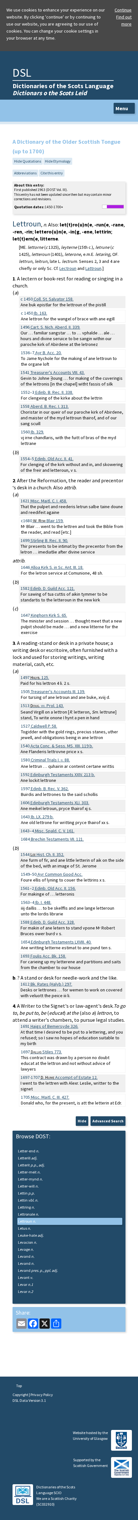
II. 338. (54, 392)
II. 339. (55, 327)
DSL (22, 72)
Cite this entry (51, 173)
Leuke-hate (31, 1235)
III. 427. (50, 1097)
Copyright (21, 1394)
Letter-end (28, 1151)
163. (40, 313)
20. (48, 352)
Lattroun (93, 268)
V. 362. (50, 788)
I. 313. (49, 406)
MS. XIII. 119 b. (61, 746)
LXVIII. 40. (61, 942)
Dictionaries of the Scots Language (63, 89)
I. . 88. (50, 760)
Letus (24, 1228)
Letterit (31, 1165)
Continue (123, 10)
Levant (25, 1277)
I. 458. (48, 501)
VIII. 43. (57, 372)
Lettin (26, 1193)
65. (49, 615)
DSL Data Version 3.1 (29, 1400)
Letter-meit (29, 1172)
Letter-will (28, 1186)
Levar (25, 1284)
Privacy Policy (41, 1394)
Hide (82, 1121)
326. (54, 1026)
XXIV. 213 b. (62, 774)
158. (53, 299)
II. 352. (47, 854)
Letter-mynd (30, 1179)
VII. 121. (57, 839)
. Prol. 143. (47, 705)
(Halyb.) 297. (51, 984)
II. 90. (49, 540)
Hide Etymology (58, 161)
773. (46, 1052)
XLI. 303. (59, 803)
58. (44, 726)
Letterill (27, 1158)
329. (37, 432)
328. (52, 922)
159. (48, 520)
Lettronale (28, 1214)
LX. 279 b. (42, 817)
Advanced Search (108, 1121)
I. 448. (43, 902)
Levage (26, 1249)
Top (18, 1385)
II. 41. (54, 459)
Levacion (27, 1242)
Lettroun (27, 1221)
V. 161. (54, 831)
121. (52, 588)
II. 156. (55, 888)
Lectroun (67, 268)
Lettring (26, 1207)
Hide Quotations (27, 161)
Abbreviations (25, 173)
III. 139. (58, 691)
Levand (26, 1256)
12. (69, 1077)
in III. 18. (57, 567)
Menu (122, 108)
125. (39, 677)
